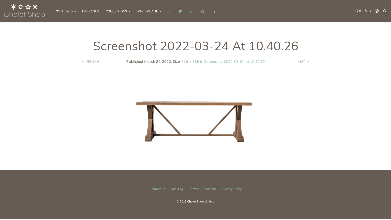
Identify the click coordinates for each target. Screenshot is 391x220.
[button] (358, 11)
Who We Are (147, 11)
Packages (90, 11)
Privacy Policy (232, 189)
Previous (93, 61)
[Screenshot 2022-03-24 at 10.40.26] (195, 114)
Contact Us (157, 189)
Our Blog (177, 189)
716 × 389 (190, 61)
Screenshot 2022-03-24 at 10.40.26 (234, 61)
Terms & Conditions (202, 189)
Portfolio (64, 11)
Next (301, 61)
